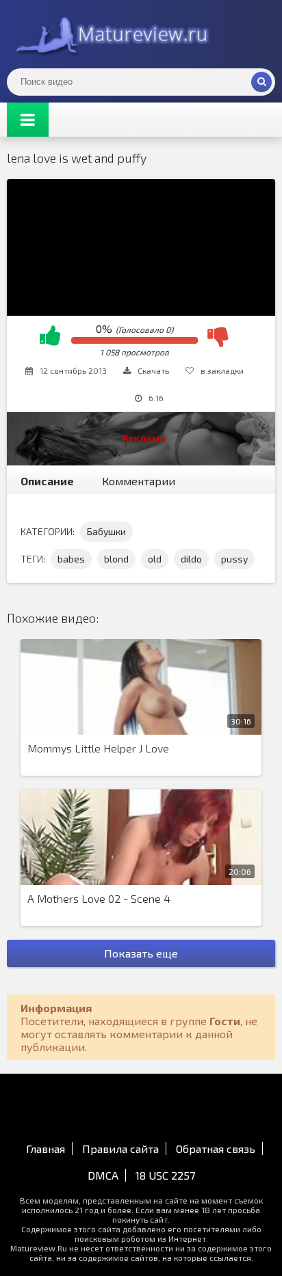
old (155, 559)
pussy (234, 559)
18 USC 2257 (165, 1175)
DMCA (103, 1175)
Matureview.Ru (109, 34)
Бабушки (106, 531)
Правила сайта (120, 1148)
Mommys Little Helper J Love (98, 748)
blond (116, 559)
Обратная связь (215, 1148)
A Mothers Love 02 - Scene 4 (98, 898)
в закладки (222, 370)
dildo (191, 559)
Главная (45, 1148)
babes (71, 559)
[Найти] (261, 82)
